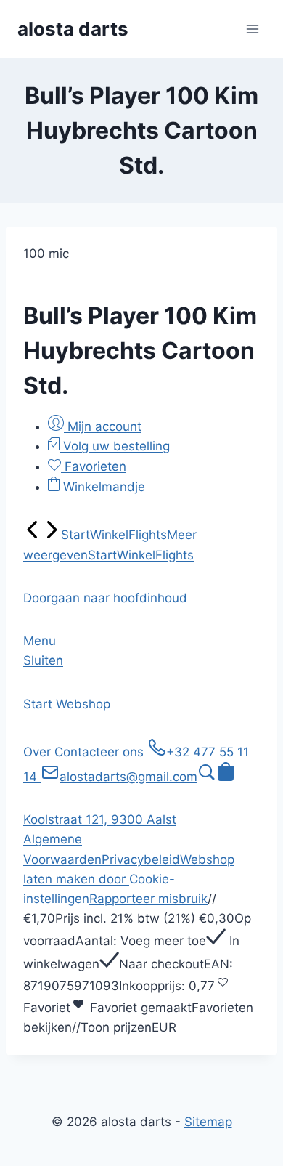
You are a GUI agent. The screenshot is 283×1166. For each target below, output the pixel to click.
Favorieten (93, 466)
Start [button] (39, 704)
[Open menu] (252, 28)
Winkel (109, 534)
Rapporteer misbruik (148, 898)
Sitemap (208, 1121)
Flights (147, 534)
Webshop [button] (83, 704)
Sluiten (43, 660)
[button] (105, 598)
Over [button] (38, 752)
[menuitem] (32, 534)
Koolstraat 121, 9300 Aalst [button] (99, 819)
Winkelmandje (102, 486)
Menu (39, 640)
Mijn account (103, 426)
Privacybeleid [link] (141, 859)
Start (75, 534)
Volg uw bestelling (115, 446)
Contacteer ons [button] (100, 752)
